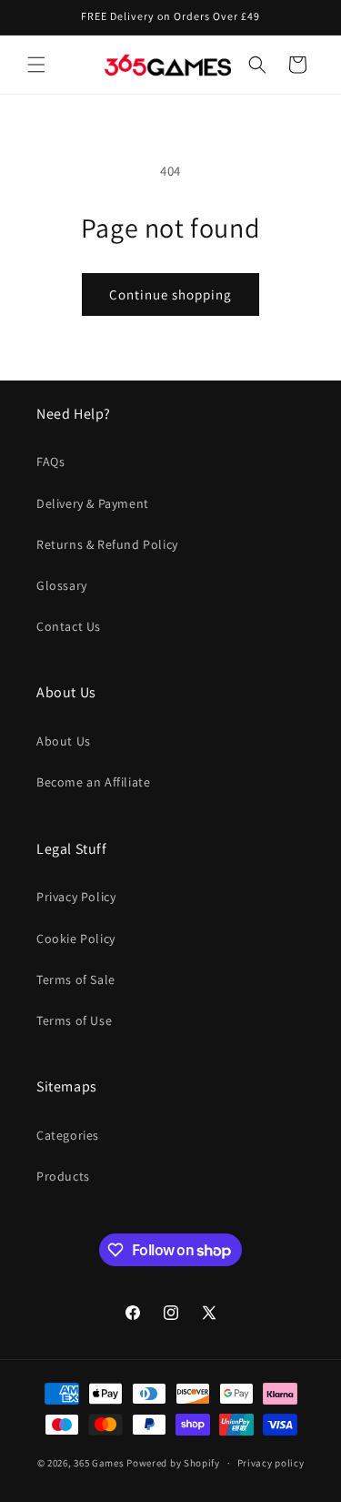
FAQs (50, 461)
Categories (67, 1135)
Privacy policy (271, 1462)
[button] (36, 65)
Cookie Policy (75, 938)
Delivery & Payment (92, 503)
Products (63, 1176)
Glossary (61, 585)
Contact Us (68, 626)
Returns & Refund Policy (107, 544)
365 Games (99, 1462)
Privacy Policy (75, 896)
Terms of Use (74, 1020)
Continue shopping (170, 294)
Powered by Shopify (173, 1462)
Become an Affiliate (93, 782)
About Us (63, 741)
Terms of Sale (75, 979)
